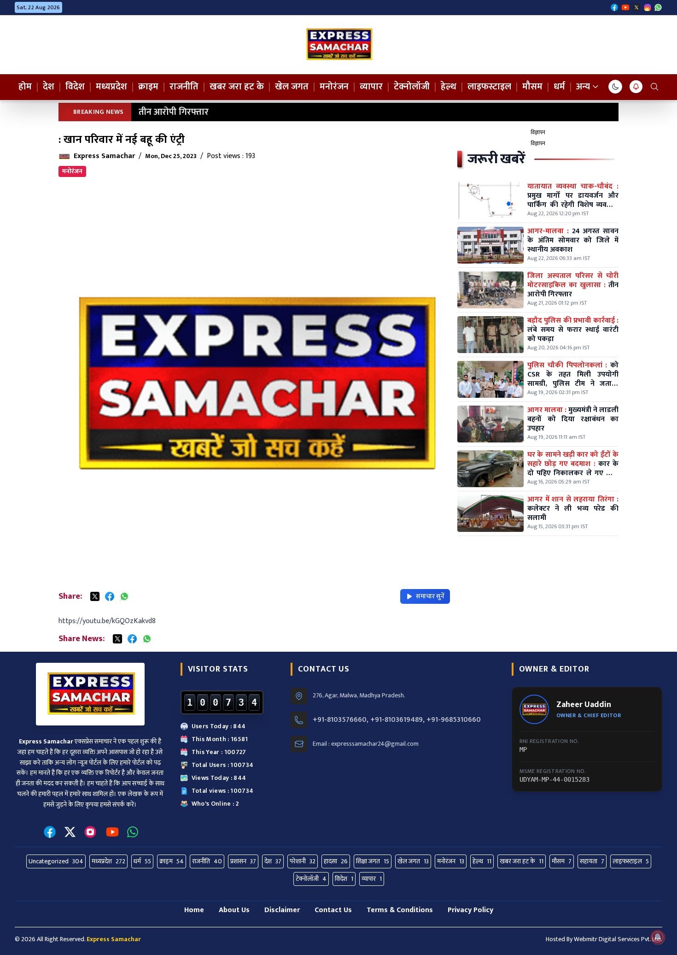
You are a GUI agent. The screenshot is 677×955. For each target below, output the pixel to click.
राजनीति (183, 86)
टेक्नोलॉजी (412, 86)
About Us (234, 910)
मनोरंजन (334, 86)
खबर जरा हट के (237, 86)
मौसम (532, 86)
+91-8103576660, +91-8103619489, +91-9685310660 (397, 719)
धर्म (559, 86)
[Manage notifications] (657, 937)
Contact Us (333, 910)
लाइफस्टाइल (489, 86)
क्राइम (148, 86)
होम (25, 86)
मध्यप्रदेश (111, 86)
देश (48, 86)
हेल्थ (448, 86)
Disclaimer (282, 910)
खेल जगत (292, 86)
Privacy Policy (470, 910)
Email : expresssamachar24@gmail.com (366, 744)
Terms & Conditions (400, 910)
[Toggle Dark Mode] (615, 87)
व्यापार (371, 86)
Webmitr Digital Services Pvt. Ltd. (618, 939)
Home (194, 910)
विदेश (75, 86)
